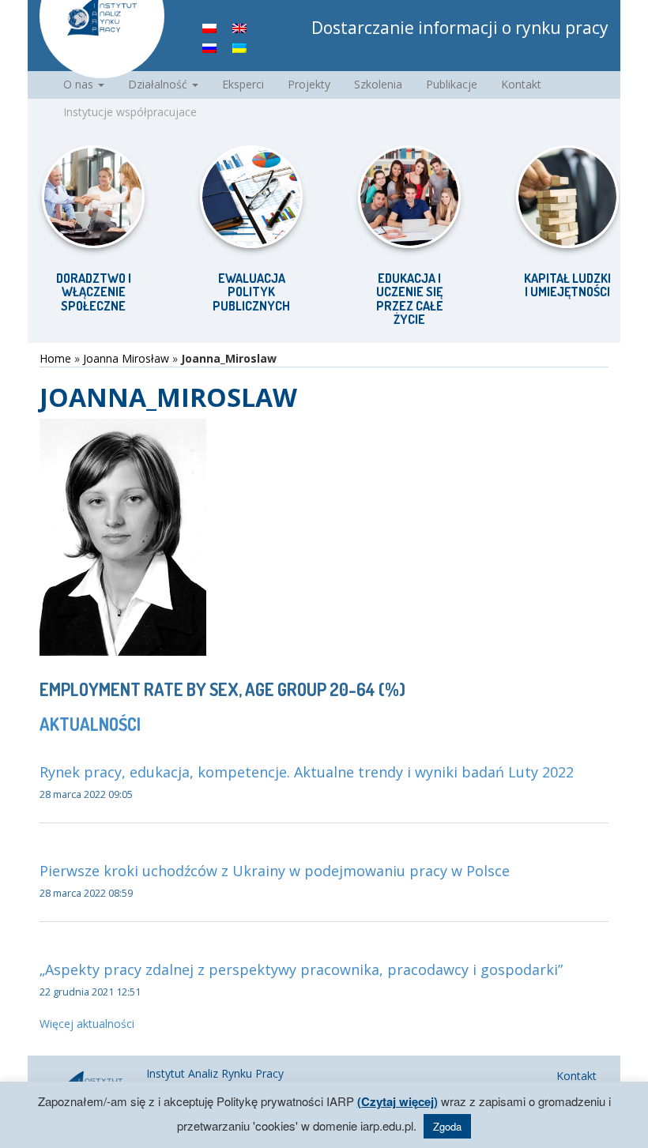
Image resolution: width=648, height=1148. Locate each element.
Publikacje (451, 84)
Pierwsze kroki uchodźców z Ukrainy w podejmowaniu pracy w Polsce (275, 870)
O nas (79, 84)
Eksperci (243, 84)
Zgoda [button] (447, 1126)
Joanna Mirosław (126, 358)
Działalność (159, 84)
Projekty (309, 84)
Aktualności (90, 724)
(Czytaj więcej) (397, 1101)
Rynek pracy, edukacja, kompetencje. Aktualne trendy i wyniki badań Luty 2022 (307, 771)
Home (55, 358)
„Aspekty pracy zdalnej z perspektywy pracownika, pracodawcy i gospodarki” (301, 969)
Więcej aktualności (87, 1023)
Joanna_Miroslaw (168, 397)
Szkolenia (378, 84)
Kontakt (521, 84)
